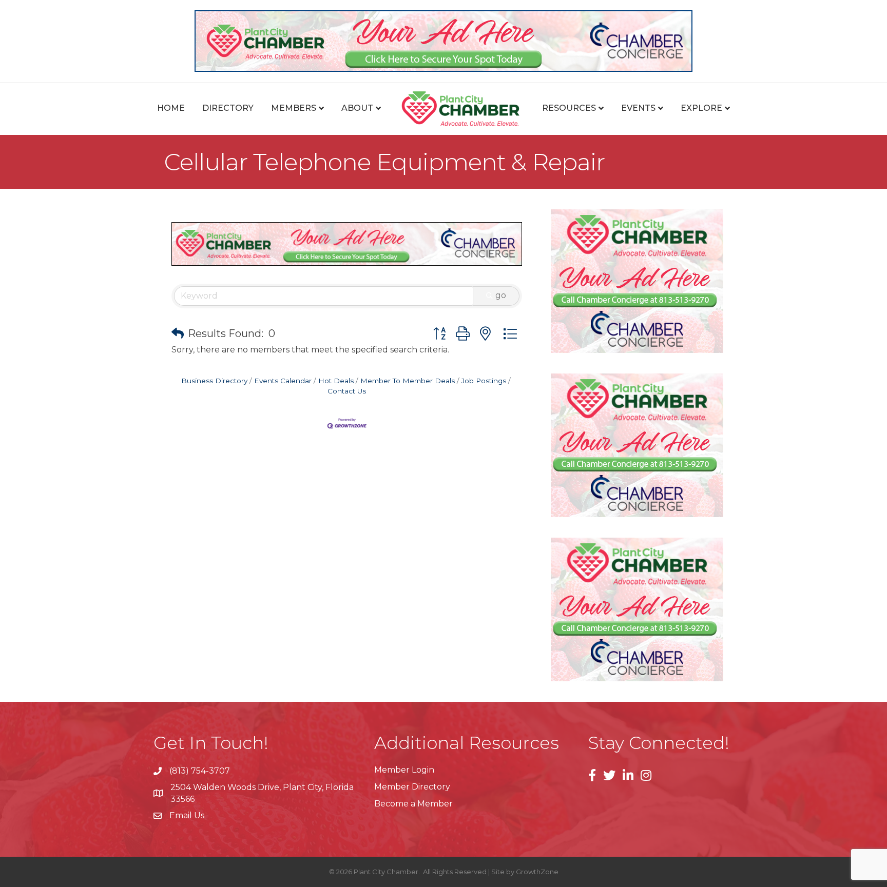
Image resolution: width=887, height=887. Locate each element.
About (357, 108)
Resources (569, 108)
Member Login (404, 770)
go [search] (500, 295)
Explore (701, 108)
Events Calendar (283, 381)
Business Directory (214, 381)
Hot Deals (336, 381)
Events (638, 108)
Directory (228, 108)
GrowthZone (537, 872)
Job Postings (483, 381)
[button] (177, 333)
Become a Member (413, 804)
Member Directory (412, 787)
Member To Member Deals (407, 381)
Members (293, 108)
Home (171, 108)
